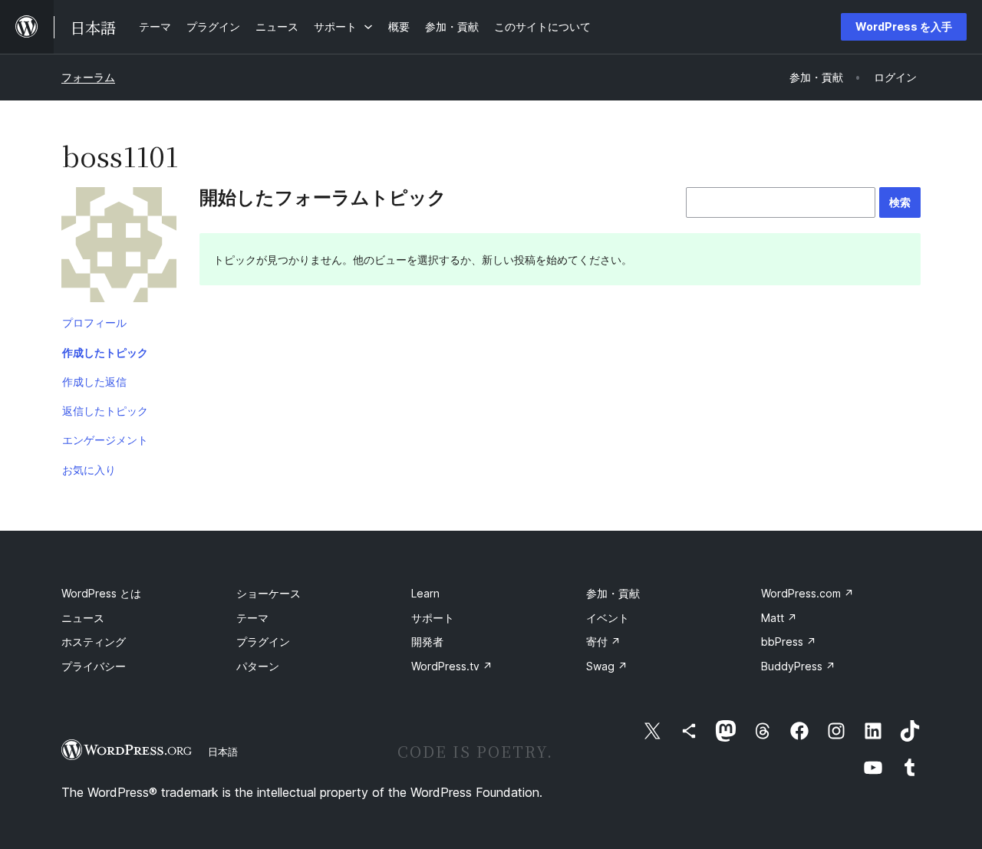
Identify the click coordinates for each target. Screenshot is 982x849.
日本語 (223, 751)
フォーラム (88, 77)
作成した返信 (94, 381)
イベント (607, 617)
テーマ (252, 617)
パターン (257, 666)
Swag (607, 666)
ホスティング (93, 641)
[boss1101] (118, 247)
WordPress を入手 (903, 26)
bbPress (788, 641)
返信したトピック (105, 410)
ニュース (82, 617)
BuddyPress (798, 666)
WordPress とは (101, 593)
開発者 (427, 641)
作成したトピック (105, 352)
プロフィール (94, 322)
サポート (432, 617)
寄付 (603, 641)
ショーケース (268, 593)
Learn (425, 593)
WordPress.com (807, 593)
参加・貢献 (613, 593)
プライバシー (93, 666)
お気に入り (89, 469)
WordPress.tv (452, 666)
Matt (779, 617)
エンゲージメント (105, 439)
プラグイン (263, 641)
